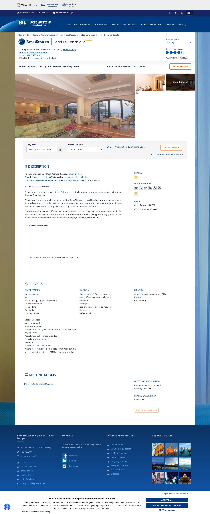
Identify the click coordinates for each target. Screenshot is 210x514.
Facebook (73, 455)
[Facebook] (169, 13)
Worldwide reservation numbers (33, 52)
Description (45, 66)
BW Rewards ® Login (64, 13)
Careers (24, 462)
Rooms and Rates (28, 66)
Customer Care (43, 13)
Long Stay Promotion (120, 461)
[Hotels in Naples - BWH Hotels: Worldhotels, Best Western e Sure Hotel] (185, 463)
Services (57, 66)
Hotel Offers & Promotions (79, 24)
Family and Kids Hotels (121, 465)
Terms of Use (27, 470)
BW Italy (182, 24)
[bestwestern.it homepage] (35, 22)
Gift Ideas (115, 474)
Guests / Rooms (75, 144)
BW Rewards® (130, 24)
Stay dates (32, 144)
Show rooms (180, 66)
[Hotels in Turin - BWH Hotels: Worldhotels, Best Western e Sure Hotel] (158, 463)
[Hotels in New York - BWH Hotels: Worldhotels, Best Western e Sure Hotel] (171, 478)
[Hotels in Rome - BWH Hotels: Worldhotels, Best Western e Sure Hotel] (158, 449)
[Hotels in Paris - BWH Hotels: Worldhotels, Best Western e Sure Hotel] (185, 478)
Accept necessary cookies (167, 505)
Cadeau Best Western (151, 24)
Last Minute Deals (118, 457)
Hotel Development (29, 479)
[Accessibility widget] (7, 507)
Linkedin (72, 460)
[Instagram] (64, 466)
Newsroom (26, 475)
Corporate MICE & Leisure (107, 24)
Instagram (73, 466)
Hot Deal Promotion (119, 453)
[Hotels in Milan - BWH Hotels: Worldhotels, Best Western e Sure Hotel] (171, 449)
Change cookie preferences (33, 483)
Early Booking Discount (121, 449)
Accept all (167, 500)
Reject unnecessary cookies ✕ (175, 494)
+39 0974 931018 (33, 55)
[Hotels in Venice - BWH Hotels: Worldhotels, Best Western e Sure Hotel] (185, 449)
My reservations (27, 13)
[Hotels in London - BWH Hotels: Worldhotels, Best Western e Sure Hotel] (158, 478)
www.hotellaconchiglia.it (45, 58)
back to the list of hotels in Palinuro (167, 154)
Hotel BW (170, 24)
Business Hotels (118, 469)
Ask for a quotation (146, 410)
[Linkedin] (182, 13)
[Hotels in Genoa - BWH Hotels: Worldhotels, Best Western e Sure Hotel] (171, 463)
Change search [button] (171, 147)
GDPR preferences (167, 510)
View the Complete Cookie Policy (36, 512)
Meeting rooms (71, 66)
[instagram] (176, 13)
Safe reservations (28, 466)
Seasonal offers (118, 444)
